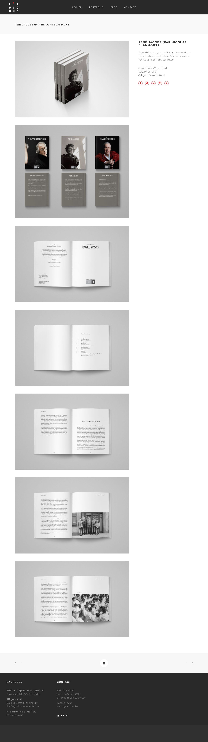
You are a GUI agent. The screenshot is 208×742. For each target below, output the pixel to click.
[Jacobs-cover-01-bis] (72, 116)
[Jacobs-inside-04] (72, 552)
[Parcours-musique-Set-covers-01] (72, 217)
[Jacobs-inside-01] (72, 301)
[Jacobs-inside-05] (72, 636)
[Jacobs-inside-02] (72, 385)
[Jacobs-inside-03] (72, 469)
